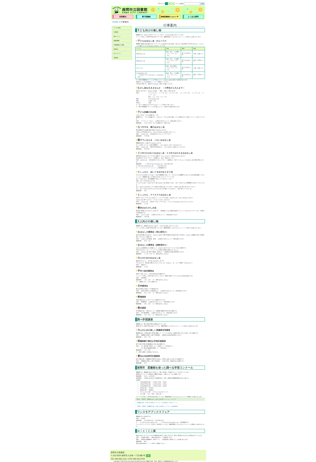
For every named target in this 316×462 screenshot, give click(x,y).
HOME (115, 22)
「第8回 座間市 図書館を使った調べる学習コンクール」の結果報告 (157, 406)
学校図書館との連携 (119, 45)
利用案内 (122, 17)
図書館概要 (116, 40)
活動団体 (116, 57)
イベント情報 (185, 36)
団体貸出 (116, 49)
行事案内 (116, 32)
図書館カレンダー (152, 82)
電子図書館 (146, 17)
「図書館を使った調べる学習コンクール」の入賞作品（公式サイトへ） (157, 402)
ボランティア (117, 53)
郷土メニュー (117, 36)
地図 (148, 455)
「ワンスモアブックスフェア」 (148, 168)
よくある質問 (193, 17)
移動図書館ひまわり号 (169, 17)
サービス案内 (117, 27)
